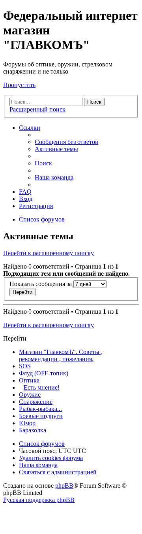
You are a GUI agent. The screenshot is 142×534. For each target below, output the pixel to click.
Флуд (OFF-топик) (43, 373)
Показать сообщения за (41, 283)
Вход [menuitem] (25, 198)
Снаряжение (35, 401)
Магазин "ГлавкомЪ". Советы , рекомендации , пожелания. (61, 355)
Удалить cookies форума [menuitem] (51, 457)
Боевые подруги (41, 416)
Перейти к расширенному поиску (48, 253)
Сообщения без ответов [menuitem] (66, 141)
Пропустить (19, 84)
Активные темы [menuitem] (56, 149)
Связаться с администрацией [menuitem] (58, 472)
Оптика (29, 380)
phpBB (64, 485)
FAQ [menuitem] (25, 191)
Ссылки (29, 127)
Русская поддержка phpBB (39, 499)
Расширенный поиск (37, 109)
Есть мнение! (42, 387)
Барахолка (32, 430)
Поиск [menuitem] (43, 163)
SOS (25, 366)
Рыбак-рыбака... (40, 408)
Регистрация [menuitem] (36, 206)
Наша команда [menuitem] (54, 177)
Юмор (27, 423)
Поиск (94, 102)
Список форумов (42, 443)
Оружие (30, 394)
